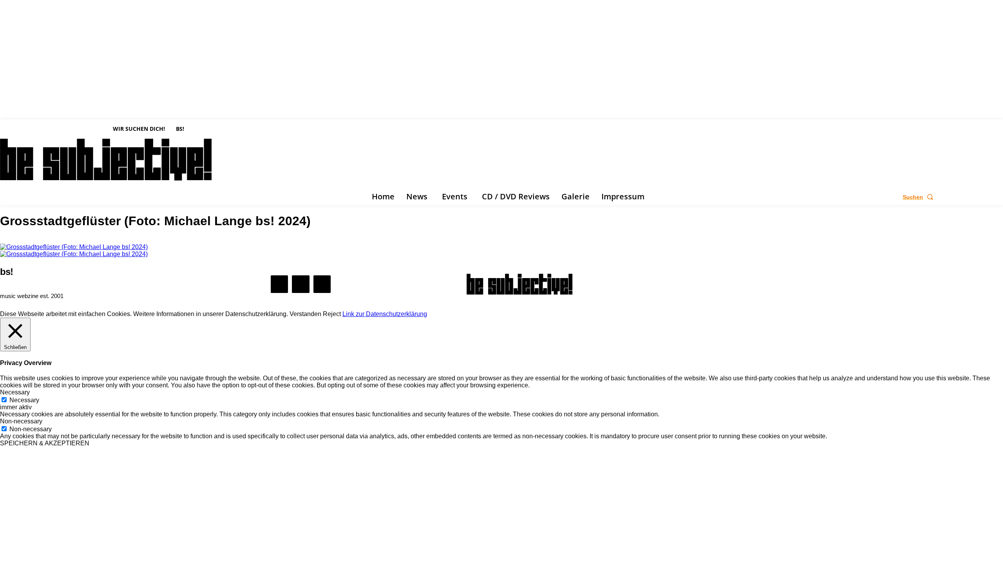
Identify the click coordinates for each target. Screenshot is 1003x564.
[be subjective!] (519, 284)
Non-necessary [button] (21, 421)
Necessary (24, 400)
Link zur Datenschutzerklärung (384, 314)
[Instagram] (16, 197)
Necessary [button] (15, 392)
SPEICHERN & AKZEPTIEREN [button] (44, 443)
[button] (919, 197)
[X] (27, 197)
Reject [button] (332, 314)
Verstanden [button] (305, 314)
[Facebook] (4, 197)
